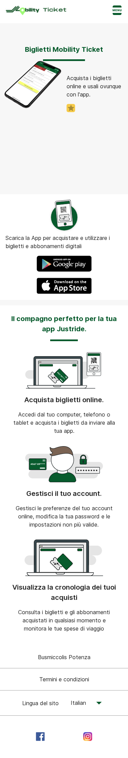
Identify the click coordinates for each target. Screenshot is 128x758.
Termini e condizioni (64, 679)
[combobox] (82, 703)
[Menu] (117, 11)
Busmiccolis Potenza (64, 657)
